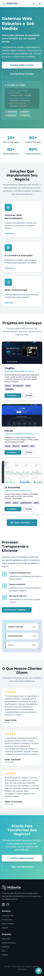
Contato (5, 955)
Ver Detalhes (11, 395)
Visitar (29, 395)
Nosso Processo (8, 943)
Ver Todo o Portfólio (20, 522)
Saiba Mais (9, 234)
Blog (3, 951)
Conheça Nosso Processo (22, 74)
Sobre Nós (6, 939)
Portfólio (5, 947)
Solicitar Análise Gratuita (22, 65)
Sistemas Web (7, 916)
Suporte (5, 928)
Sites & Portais (8, 924)
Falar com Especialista (22, 867)
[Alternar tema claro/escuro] (34, 4)
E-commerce (7, 920)
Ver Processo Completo (15, 610)
